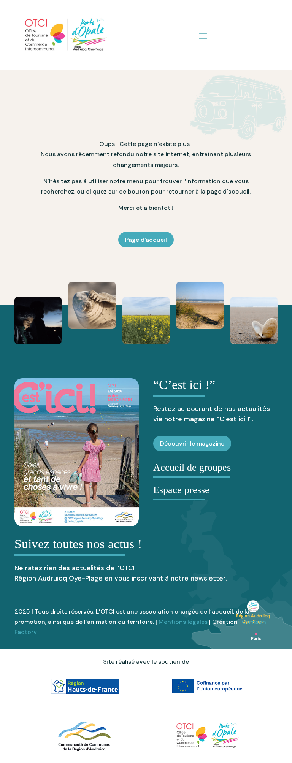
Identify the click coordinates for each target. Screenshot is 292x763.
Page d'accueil (146, 240)
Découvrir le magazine (192, 443)
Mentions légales (183, 622)
